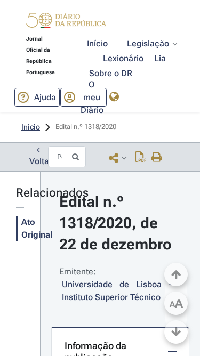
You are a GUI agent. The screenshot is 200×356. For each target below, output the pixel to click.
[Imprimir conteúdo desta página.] (157, 157)
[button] (66, 22)
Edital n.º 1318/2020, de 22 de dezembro (115, 223)
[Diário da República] (66, 23)
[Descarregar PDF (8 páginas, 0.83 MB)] (140, 157)
